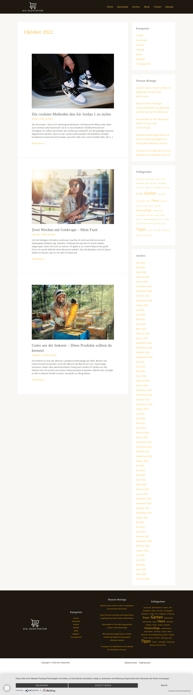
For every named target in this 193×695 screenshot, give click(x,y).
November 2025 (144, 291)
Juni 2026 (140, 262)
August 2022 (142, 460)
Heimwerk (163, 201)
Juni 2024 (140, 366)
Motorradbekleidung (151, 219)
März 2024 (141, 376)
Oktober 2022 (143, 451)
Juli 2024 (140, 361)
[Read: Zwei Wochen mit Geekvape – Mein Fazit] (73, 196)
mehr (164, 685)
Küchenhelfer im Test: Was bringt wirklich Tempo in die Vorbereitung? (152, 123)
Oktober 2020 (143, 545)
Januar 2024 (142, 385)
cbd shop (153, 183)
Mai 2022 (140, 475)
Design (147, 187)
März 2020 (141, 574)
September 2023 (144, 404)
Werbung (139, 235)
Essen (139, 193)
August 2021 (142, 517)
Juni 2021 (140, 527)
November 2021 (144, 503)
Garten (150, 193)
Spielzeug (157, 224)
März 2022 (141, 484)
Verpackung (166, 230)
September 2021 (144, 512)
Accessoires (140, 179)
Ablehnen (42, 685)
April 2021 (141, 531)
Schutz (138, 224)
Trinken (149, 230)
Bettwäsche (140, 183)
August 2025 (142, 305)
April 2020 (141, 569)
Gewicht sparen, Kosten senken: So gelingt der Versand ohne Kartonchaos (153, 92)
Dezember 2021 (144, 498)
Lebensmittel (140, 215)
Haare (148, 201)
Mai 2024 (140, 371)
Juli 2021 (140, 522)
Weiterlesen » (38, 143)
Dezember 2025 (144, 286)
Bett (163, 179)
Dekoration (140, 187)
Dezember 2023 (144, 390)
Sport (164, 224)
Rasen (161, 219)
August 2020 (142, 550)
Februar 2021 (142, 536)
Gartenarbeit (162, 194)
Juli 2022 (140, 465)
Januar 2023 (142, 437)
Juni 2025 (140, 314)
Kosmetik (157, 206)
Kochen (136, 6)
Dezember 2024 (144, 343)
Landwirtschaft (158, 211)
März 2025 (141, 328)
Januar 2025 (142, 338)
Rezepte (167, 219)
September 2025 (144, 300)
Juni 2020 (140, 560)
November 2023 (144, 394)
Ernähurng (166, 187)
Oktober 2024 (143, 352)
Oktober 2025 (143, 295)
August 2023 (142, 409)
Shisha (144, 224)
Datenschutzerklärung (183, 691)
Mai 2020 (140, 564)
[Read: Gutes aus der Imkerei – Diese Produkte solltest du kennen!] (73, 311)
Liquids (156, 215)
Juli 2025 (140, 310)
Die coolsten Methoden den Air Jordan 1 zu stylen (71, 114)
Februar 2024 (142, 380)
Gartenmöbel (140, 201)
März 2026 (141, 272)
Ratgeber (36, 355)
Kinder (151, 206)
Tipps (141, 229)
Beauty (158, 179)
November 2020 (144, 541)
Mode (147, 6)
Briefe (147, 183)
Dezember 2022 (144, 442)
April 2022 (141, 479)
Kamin (145, 206)
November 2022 (144, 446)
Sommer (150, 224)
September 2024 (144, 357)
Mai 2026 (140, 267)
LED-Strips (149, 215)
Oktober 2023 (143, 399)
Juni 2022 (140, 470)
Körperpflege (144, 210)
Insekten (139, 206)
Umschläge (157, 230)
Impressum (144, 662)
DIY (152, 187)
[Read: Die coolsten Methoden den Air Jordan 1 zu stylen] (73, 80)
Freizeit (157, 6)
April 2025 (141, 324)
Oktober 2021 (143, 508)
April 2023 (141, 427)
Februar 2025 (142, 333)
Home (110, 6)
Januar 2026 (142, 281)
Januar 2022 (142, 494)
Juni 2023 (140, 418)
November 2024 (144, 347)
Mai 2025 (140, 319)
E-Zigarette (157, 187)
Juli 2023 (140, 413)
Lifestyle (169, 6)
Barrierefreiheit (150, 179)
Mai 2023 (140, 423)
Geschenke (122, 6)
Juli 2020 (140, 555)
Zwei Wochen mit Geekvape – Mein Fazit (64, 230)
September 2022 (144, 456)
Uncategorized (143, 63)
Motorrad (139, 219)
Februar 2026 (142, 276)
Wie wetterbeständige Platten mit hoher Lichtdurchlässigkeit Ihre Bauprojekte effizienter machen (152, 139)
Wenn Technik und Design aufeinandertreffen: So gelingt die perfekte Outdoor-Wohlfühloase (152, 107)
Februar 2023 (142, 432)
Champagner (162, 183)
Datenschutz (131, 662)
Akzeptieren (103, 685)
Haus (155, 200)
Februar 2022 (142, 489)
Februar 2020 (142, 578)
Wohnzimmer (148, 235)
